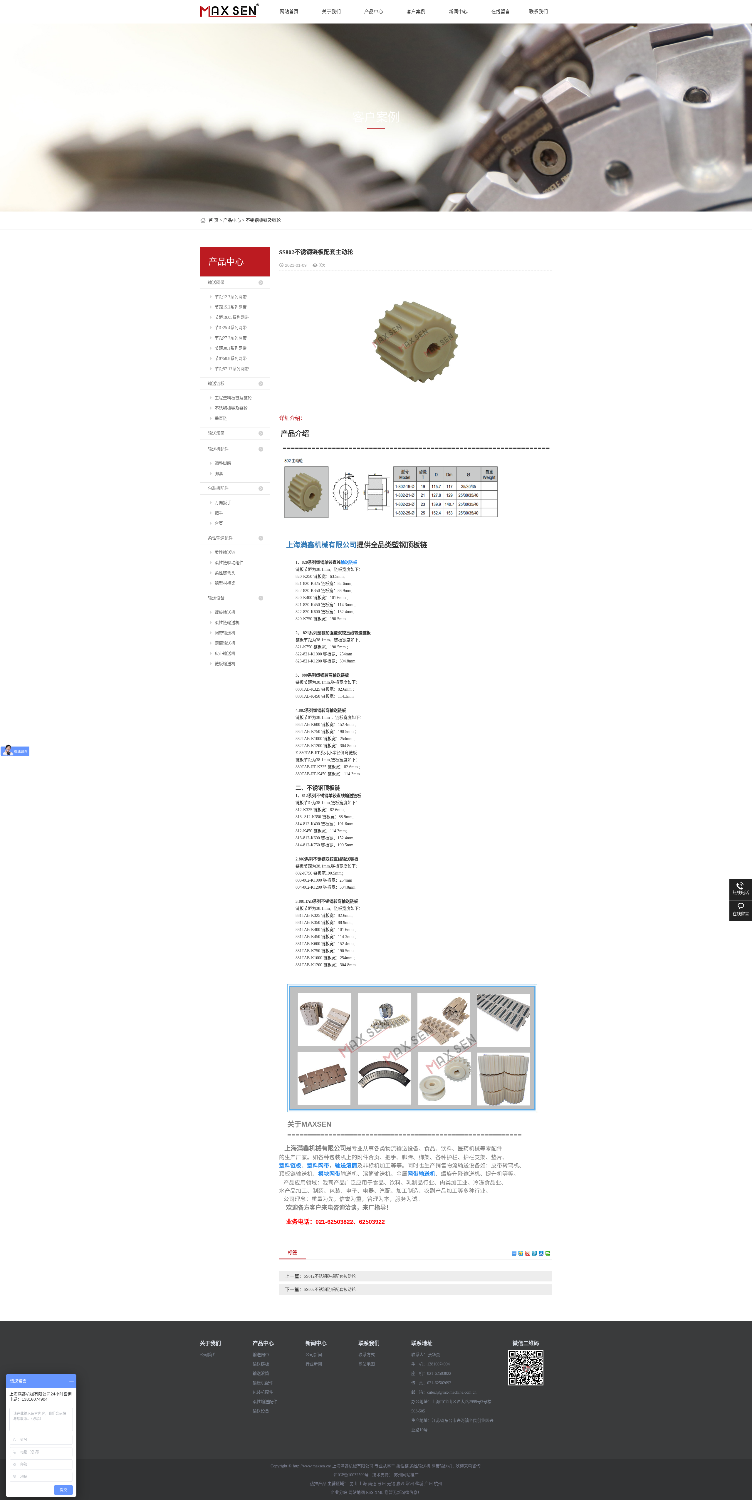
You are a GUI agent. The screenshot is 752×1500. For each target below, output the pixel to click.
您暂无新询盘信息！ (403, 1492)
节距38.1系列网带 (231, 348)
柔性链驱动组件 (229, 563)
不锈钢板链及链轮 (263, 220)
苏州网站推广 (406, 1475)
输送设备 (216, 598)
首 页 (214, 220)
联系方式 (366, 1355)
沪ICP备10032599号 (351, 1475)
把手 (219, 513)
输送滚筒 (216, 433)
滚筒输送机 (225, 643)
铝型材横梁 (225, 583)
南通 (372, 1483)
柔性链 (402, 1466)
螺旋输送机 (225, 612)
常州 (410, 1483)
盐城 (419, 1483)
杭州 (438, 1483)
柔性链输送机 (227, 622)
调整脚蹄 (223, 463)
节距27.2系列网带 (231, 338)
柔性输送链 (225, 552)
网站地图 (366, 1364)
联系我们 (538, 11)
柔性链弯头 (225, 573)
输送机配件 (218, 449)
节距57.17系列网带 (232, 369)
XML (379, 1492)
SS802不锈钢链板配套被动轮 (330, 1289)
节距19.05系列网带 (232, 317)
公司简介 (208, 1355)
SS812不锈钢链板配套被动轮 (330, 1276)
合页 (219, 523)
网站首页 (289, 11)
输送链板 (216, 383)
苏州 (381, 1483)
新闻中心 (458, 11)
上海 (363, 1483)
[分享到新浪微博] (527, 1253)
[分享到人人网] (541, 1253)
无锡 (391, 1483)
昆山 (353, 1483)
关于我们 (331, 11)
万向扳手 (223, 503)
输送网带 (216, 282)
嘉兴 (400, 1483)
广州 (428, 1483)
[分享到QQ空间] (520, 1253)
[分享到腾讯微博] (534, 1253)
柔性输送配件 (220, 538)
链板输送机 (225, 664)
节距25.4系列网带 (231, 327)
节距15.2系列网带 (231, 307)
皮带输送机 (225, 653)
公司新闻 (314, 1355)
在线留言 (500, 11)
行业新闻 (314, 1364)
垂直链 (221, 418)
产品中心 (373, 11)
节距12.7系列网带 (231, 297)
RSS (369, 1492)
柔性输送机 (420, 1466)
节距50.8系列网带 (231, 358)
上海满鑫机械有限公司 (321, 545)
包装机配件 (218, 488)
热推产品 (318, 1483)
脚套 (219, 474)
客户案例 (416, 11)
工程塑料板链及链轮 (233, 398)
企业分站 (339, 1492)
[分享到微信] (547, 1253)
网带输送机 (225, 633)
